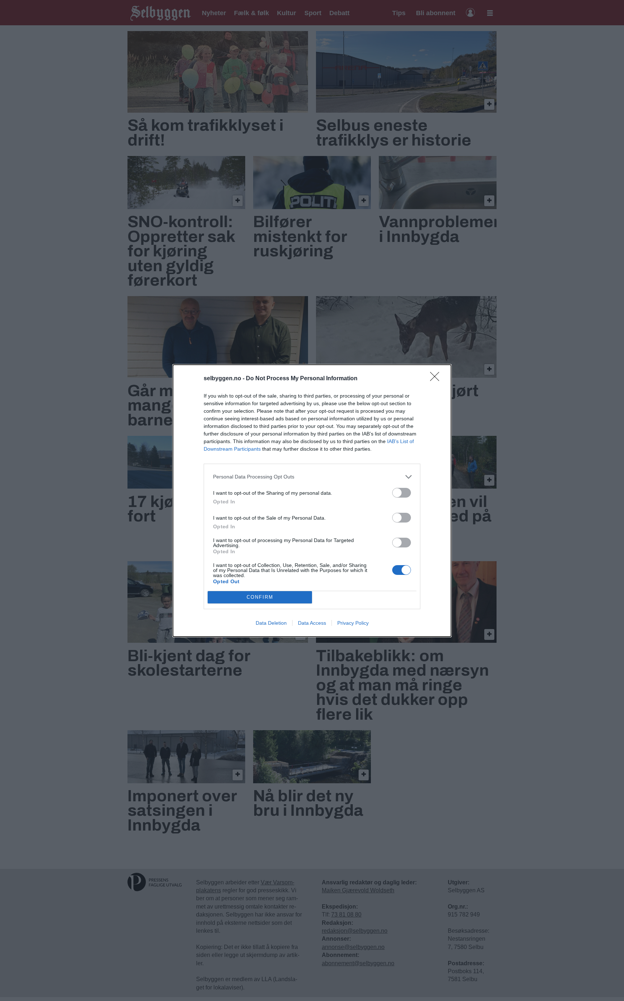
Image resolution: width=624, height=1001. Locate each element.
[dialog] (312, 501)
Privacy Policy (353, 623)
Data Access (312, 623)
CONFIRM (260, 597)
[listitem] (312, 477)
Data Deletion (271, 623)
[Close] (437, 379)
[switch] (401, 493)
